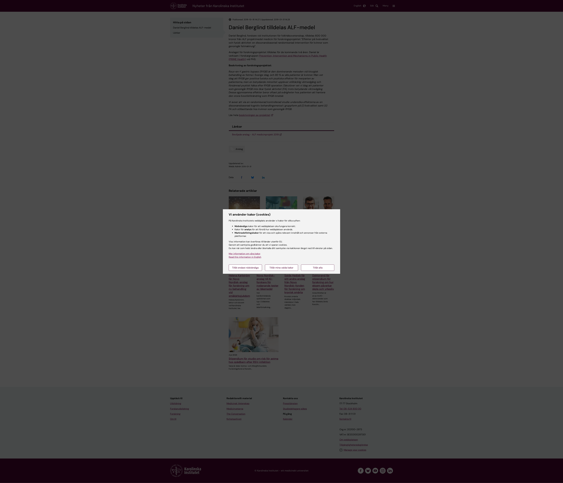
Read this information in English (245, 257)
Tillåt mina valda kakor (281, 267)
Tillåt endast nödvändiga (245, 267)
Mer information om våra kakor (244, 253)
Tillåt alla (318, 267)
